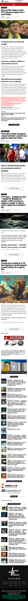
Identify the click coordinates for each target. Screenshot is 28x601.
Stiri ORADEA (8, 598)
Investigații (11, 585)
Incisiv (7, 18)
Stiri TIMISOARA (20, 598)
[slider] (13, 372)
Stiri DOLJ (21, 596)
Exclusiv (19, 583)
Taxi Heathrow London (6, 500)
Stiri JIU (12, 597)
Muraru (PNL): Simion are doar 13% (9, 109)
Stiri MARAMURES (19, 597)
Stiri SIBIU (14, 598)
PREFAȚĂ (4, 582)
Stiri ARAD (9, 595)
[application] (14, 367)
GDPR (19, 585)
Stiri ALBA (5, 595)
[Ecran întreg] (25, 372)
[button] (14, 366)
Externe (15, 583)
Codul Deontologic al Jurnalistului (13, 582)
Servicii (15, 585)
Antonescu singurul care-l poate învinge (11, 108)
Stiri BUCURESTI (10, 596)
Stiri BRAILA (16, 599)
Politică (11, 583)
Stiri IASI (8, 597)
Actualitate (23, 582)
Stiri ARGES (15, 595)
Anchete (24, 583)
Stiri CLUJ (16, 596)
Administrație (5, 583)
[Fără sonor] (23, 372)
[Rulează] (3, 372)
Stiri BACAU (20, 595)
